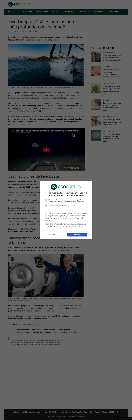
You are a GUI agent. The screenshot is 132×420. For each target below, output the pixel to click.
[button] (66, 210)
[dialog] (66, 210)
